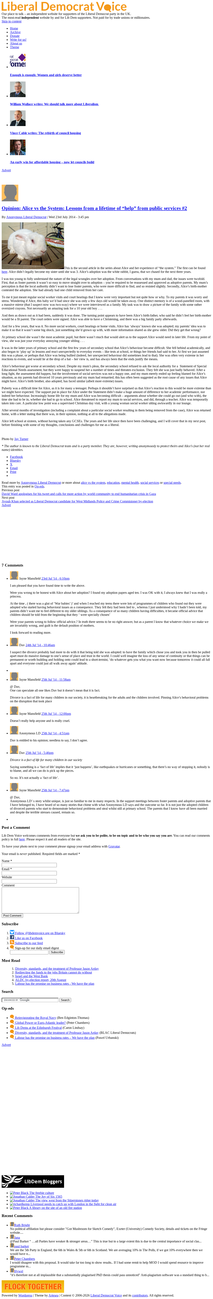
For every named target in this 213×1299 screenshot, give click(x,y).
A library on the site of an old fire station (55, 1208)
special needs (172, 482)
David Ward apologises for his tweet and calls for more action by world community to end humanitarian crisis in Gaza (79, 494)
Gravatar (114, 846)
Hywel (18, 1271)
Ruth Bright (22, 1225)
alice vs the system (93, 482)
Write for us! (18, 39)
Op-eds (39, 486)
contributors (140, 1295)
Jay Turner (21, 439)
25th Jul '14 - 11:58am (56, 679)
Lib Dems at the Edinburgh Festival (38, 1027)
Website (7, 877)
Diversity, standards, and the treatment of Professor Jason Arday (57, 968)
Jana (17, 1237)
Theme (14, 47)
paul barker (21, 1246)
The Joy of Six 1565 (48, 1196)
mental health (130, 482)
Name (6, 861)
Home (14, 28)
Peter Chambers (24, 1259)
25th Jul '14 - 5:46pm (39, 753)
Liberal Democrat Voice (106, 1295)
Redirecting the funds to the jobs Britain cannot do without (53, 972)
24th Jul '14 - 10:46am (40, 645)
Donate (15, 36)
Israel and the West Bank (31, 976)
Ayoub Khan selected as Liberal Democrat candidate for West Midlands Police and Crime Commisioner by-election (77, 501)
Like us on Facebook (28, 938)
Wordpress (25, 1295)
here (4, 271)
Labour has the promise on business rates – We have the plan (54, 1037)
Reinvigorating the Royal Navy (35, 1017)
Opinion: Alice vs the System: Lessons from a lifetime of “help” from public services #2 (94, 208)
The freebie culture (41, 1193)
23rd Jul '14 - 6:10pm (55, 578)
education (113, 482)
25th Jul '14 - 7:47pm (55, 790)
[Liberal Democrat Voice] (64, 11)
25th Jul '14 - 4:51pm (55, 733)
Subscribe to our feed (28, 943)
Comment (8, 885)
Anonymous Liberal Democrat (26, 217)
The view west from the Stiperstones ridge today (67, 1200)
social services (149, 482)
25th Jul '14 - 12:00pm (56, 713)
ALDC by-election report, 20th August (40, 980)
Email (5, 869)
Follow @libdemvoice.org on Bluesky (39, 933)
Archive (15, 32)
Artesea (53, 1295)
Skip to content (11, 21)
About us (16, 43)
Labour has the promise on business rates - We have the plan (54, 983)
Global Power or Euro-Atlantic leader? (40, 1022)
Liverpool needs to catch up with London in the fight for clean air (73, 1204)
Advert (6, 170)
